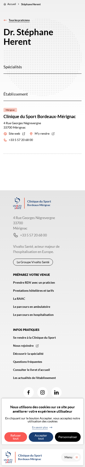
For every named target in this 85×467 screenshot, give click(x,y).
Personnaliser (67, 437)
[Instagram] (42, 392)
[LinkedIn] (56, 392)
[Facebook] (28, 392)
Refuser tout (15, 437)
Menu (68, 457)
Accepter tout (41, 437)
